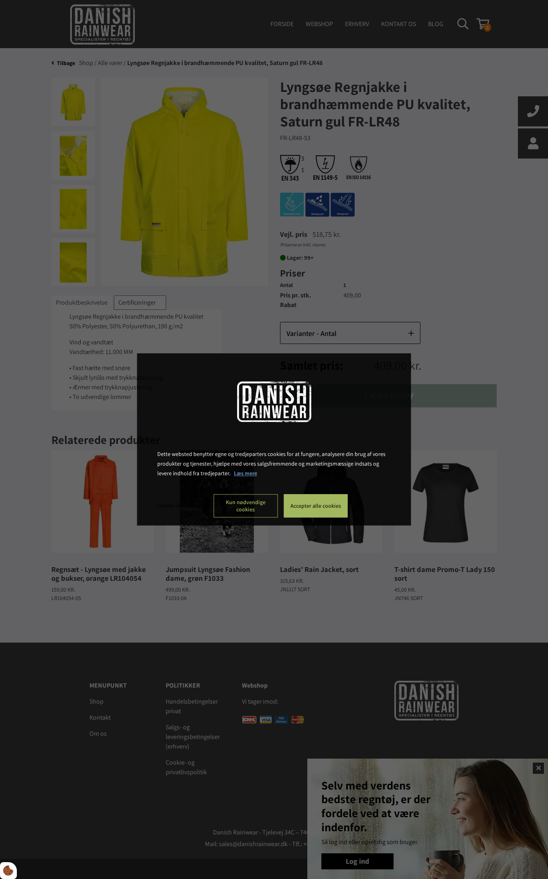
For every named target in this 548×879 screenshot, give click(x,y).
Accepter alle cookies (315, 506)
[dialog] (274, 439)
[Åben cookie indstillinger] (8, 870)
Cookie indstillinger (181, 505)
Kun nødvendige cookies (246, 506)
